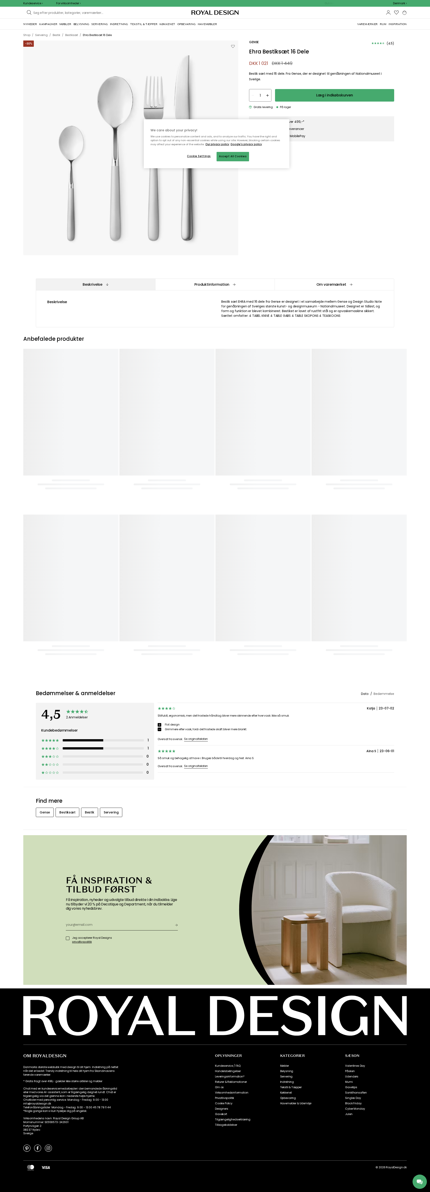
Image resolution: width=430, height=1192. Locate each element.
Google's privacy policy (246, 144)
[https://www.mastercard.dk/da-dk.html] (30, 1167)
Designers (221, 1108)
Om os (219, 1087)
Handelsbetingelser (228, 1071)
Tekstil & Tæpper (291, 1087)
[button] (400, 3)
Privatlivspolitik (224, 1098)
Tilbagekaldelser (226, 1125)
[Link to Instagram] (48, 1148)
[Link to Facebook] (37, 1148)
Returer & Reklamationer (231, 1082)
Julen (348, 1114)
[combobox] (400, 3)
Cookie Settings (199, 156)
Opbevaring (288, 1098)
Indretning (287, 1082)
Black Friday (353, 1103)
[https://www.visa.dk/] (45, 1167)
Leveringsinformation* (230, 1076)
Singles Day (353, 1098)
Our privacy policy (217, 144)
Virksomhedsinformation (231, 1092)
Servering (286, 1076)
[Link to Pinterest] (26, 1148)
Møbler (284, 1065)
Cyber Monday (355, 1108)
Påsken (350, 1071)
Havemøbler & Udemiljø (296, 1103)
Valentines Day (355, 1065)
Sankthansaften (356, 1092)
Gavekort (221, 1114)
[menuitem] (30, 24)
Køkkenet (286, 1092)
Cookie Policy (223, 1103)
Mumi (349, 1082)
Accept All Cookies (233, 156)
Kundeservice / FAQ (228, 1065)
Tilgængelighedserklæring (232, 1119)
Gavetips (351, 1087)
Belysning (286, 1071)
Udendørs (351, 1076)
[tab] (95, 284)
